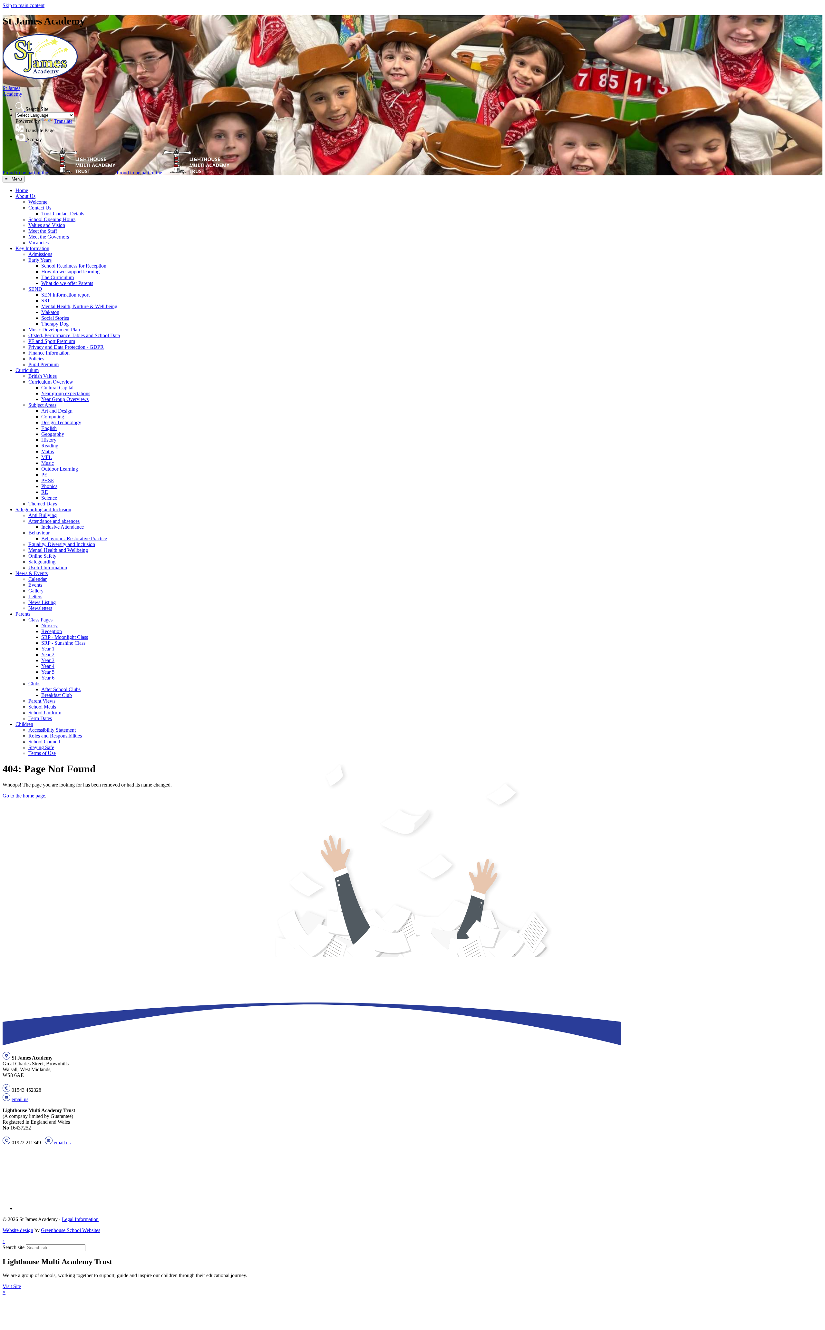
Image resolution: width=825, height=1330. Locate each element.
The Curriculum (57, 277)
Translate (63, 121)
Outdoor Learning (59, 469)
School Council (44, 741)
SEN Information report (65, 295)
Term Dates (40, 718)
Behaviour (39, 532)
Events (35, 585)
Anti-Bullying (42, 515)
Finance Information (49, 353)
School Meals (42, 706)
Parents (22, 614)
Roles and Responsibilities (55, 735)
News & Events (31, 573)
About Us (25, 196)
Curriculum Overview (50, 382)
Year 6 (47, 677)
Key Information (32, 248)
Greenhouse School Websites (70, 1230)
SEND (35, 289)
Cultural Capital (57, 387)
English (49, 428)
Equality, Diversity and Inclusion (61, 544)
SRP (46, 300)
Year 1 (47, 648)
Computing (52, 416)
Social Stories (55, 318)
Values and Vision (46, 225)
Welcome (37, 202)
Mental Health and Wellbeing (58, 550)
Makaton (50, 312)
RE (44, 492)
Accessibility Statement (52, 730)
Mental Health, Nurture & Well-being (79, 306)
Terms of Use (42, 753)
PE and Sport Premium (51, 341)
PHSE (47, 480)
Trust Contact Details (62, 213)
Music (47, 463)
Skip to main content (23, 5)
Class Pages (40, 619)
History (48, 440)
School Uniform (44, 712)
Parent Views (41, 701)
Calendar (37, 579)
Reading (49, 445)
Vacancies (38, 242)
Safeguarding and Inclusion (43, 509)
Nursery (49, 625)
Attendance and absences (54, 521)
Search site (13, 1247)
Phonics (49, 486)
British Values (42, 376)
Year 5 (47, 672)
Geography (52, 434)
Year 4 (47, 666)
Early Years (40, 260)
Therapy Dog (55, 324)
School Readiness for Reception (73, 266)
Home (21, 190)
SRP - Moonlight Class (64, 637)
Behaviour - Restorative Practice (74, 538)
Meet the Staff (42, 231)
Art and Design (57, 411)
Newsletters (40, 608)
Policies (36, 358)
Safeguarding (41, 561)
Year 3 (47, 660)
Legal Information (80, 1219)
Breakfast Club (56, 695)
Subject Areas (42, 405)
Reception (51, 631)
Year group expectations (65, 393)
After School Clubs (61, 689)
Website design (18, 1230)
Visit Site (12, 1286)
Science (49, 498)
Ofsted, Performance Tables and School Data (74, 335)
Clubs (34, 683)
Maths (47, 451)
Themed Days (42, 503)
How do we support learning (70, 271)
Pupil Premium (43, 364)
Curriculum (27, 370)
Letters (35, 596)
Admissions (40, 254)
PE (44, 474)
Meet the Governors (48, 237)
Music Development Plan (54, 329)
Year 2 (47, 654)
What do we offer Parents (67, 283)
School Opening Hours (51, 219)
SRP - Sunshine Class (63, 643)
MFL (46, 457)
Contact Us (39, 207)
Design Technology (61, 422)
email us (20, 1099)
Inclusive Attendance (62, 527)
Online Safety (42, 556)
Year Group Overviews (65, 399)
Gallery (36, 590)
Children (24, 724)
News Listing (42, 602)
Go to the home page (24, 795)
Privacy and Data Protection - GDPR (66, 347)
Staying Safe (41, 747)
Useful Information (47, 567)
